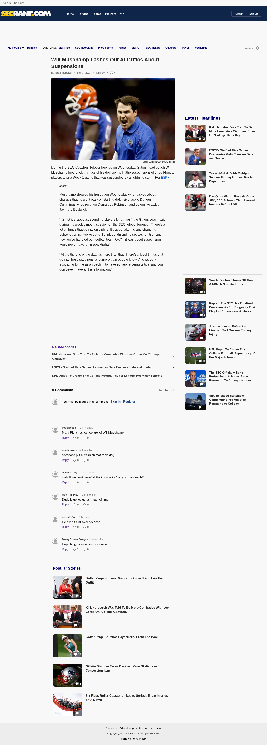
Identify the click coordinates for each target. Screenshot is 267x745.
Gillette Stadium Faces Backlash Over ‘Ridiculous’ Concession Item (122, 668)
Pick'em (110, 14)
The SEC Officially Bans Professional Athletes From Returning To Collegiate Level (230, 376)
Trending (32, 47)
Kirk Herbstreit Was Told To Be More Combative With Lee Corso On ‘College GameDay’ (127, 609)
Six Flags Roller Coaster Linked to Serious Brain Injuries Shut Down (127, 698)
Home (70, 14)
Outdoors (170, 47)
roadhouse (68, 450)
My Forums (14, 47)
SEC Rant (64, 47)
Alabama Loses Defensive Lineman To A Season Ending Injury (230, 330)
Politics (122, 47)
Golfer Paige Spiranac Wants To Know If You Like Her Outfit (124, 580)
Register (19, 3)
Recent (169, 390)
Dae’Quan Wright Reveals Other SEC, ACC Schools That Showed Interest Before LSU (232, 200)
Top (161, 390)
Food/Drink (200, 47)
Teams (96, 14)
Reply (65, 437)
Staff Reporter (63, 72)
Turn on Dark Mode (133, 738)
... (122, 13)
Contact (144, 728)
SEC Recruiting (84, 47)
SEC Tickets (153, 47)
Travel (185, 47)
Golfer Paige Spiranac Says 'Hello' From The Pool (122, 637)
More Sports (105, 47)
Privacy (109, 728)
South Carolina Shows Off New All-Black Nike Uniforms (231, 282)
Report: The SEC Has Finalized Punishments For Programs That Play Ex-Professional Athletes (232, 307)
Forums (83, 14)
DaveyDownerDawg (74, 539)
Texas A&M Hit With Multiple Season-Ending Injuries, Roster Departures (231, 177)
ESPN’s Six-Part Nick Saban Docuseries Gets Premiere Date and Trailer (231, 154)
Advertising (126, 728)
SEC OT (136, 47)
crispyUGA (68, 517)
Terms (158, 728)
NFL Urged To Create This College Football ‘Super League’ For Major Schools (232, 353)
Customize (250, 48)
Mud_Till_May (70, 494)
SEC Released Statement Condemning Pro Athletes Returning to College (227, 399)
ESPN (165, 177)
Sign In (7, 3)
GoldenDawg (69, 472)
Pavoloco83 (69, 427)
